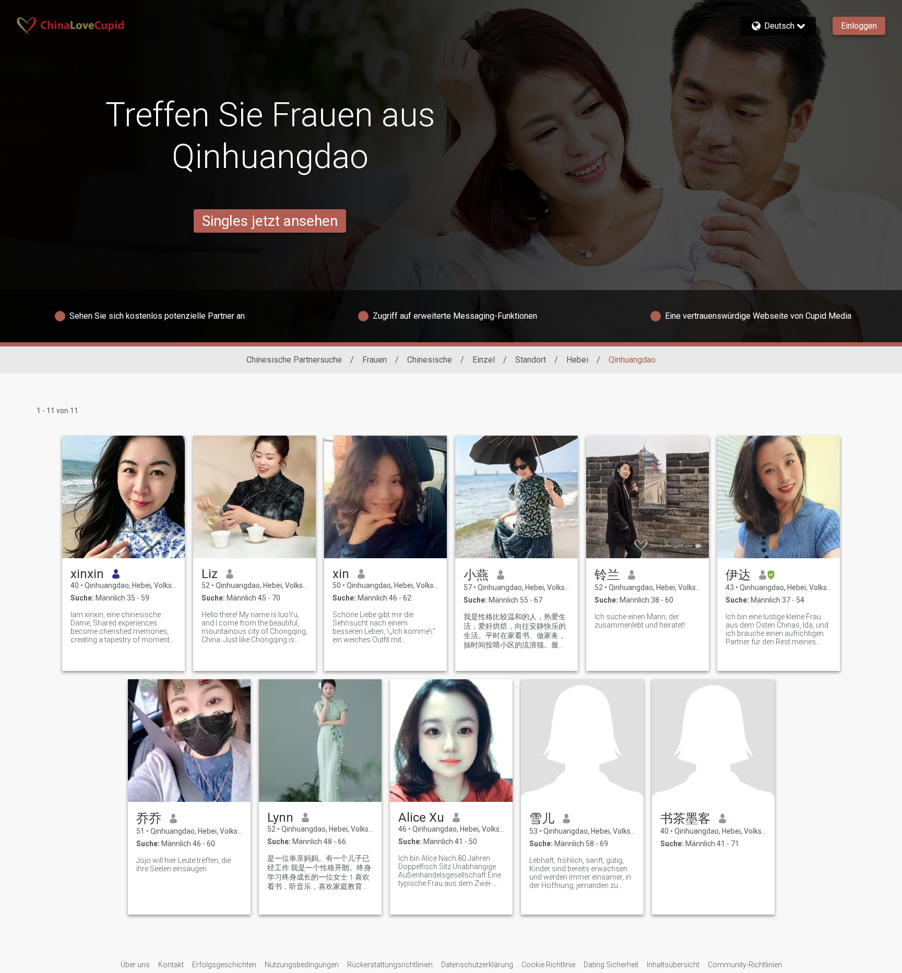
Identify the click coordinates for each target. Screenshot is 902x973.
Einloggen (859, 26)
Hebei (577, 360)
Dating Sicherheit (611, 964)
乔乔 (148, 818)
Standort (530, 360)
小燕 (476, 575)
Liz (209, 574)
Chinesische (429, 360)
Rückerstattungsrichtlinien (390, 964)
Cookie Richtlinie (548, 964)
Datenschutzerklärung (477, 964)
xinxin (87, 574)
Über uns (135, 964)
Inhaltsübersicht (673, 964)
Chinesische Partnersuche (294, 360)
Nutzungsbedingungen (302, 964)
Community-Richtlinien (745, 964)
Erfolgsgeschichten (224, 964)
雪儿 (541, 818)
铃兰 (607, 575)
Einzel (483, 360)
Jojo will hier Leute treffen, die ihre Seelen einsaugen (183, 864)
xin (341, 574)
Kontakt (171, 964)
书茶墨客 (685, 818)
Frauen (374, 360)
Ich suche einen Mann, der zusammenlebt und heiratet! (640, 620)
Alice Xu (421, 817)
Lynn (280, 817)
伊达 (738, 575)
